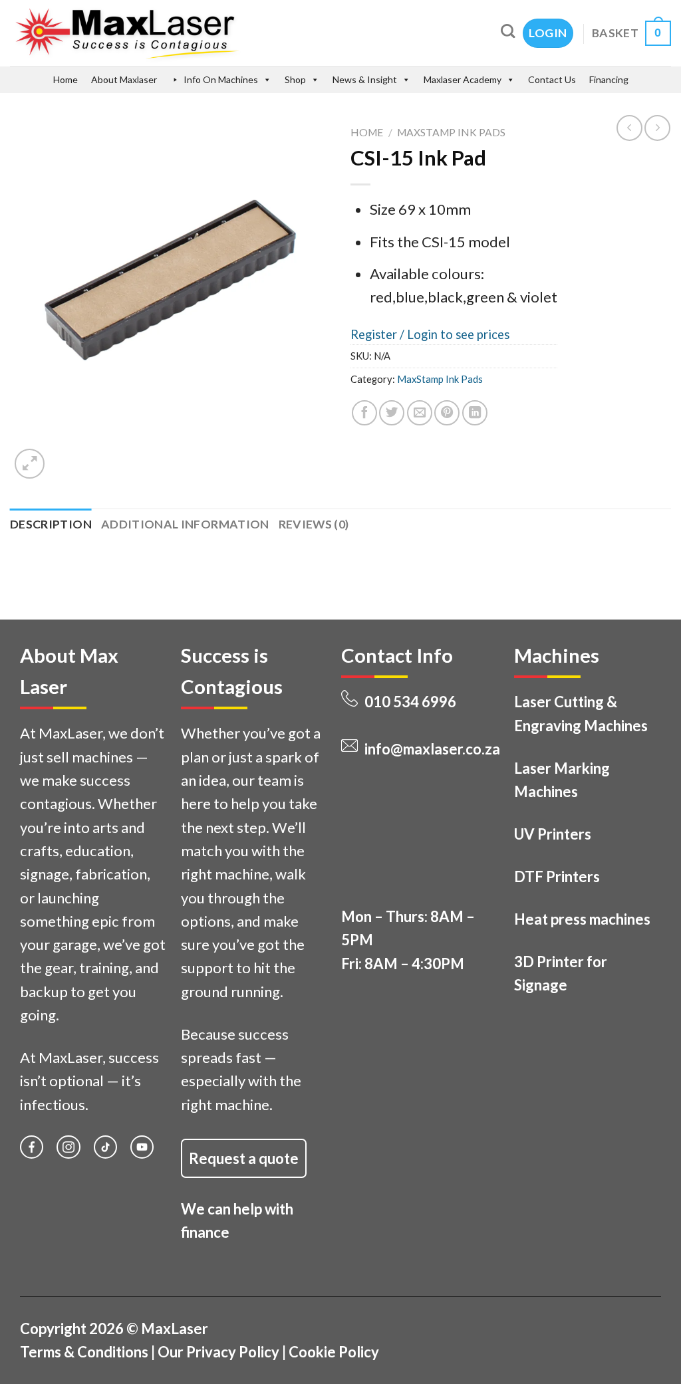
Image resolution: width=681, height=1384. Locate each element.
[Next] (67, 455)
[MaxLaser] (184, 33)
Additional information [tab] (185, 524)
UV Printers (552, 834)
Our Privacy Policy (218, 1352)
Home (65, 79)
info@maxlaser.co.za (432, 749)
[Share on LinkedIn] (474, 412)
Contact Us (552, 79)
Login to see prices (458, 334)
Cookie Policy (334, 1352)
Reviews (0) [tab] (314, 524)
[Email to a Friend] (419, 412)
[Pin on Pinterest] (447, 412)
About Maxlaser (124, 79)
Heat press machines (582, 919)
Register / (378, 334)
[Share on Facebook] (364, 412)
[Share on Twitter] (391, 412)
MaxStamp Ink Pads (451, 132)
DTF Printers (557, 876)
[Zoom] (30, 464)
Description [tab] (51, 524)
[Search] (508, 31)
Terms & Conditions (84, 1352)
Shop (295, 79)
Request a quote (244, 1158)
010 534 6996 (410, 702)
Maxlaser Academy (462, 79)
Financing (608, 79)
